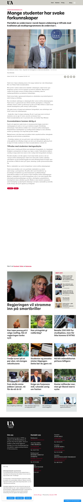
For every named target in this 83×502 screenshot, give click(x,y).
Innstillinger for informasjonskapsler (72, 500)
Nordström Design (37, 495)
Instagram (28, 266)
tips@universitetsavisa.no (37, 440)
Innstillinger (10, 498)
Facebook (16, 266)
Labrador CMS (53, 495)
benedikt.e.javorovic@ (36, 458)
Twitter (22, 266)
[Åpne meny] (74, 2)
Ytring (62, 2)
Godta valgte (20, 498)
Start (52, 2)
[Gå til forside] (10, 2)
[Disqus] (41, 211)
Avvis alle (28, 498)
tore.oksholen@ (35, 446)
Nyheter (57, 2)
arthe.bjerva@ (59, 448)
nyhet (16, 188)
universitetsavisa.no (36, 448)
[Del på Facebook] (65, 77)
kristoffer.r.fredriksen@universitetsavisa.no (60, 459)
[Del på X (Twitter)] (68, 77)
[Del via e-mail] (71, 77)
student (10, 188)
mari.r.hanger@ (35, 469)
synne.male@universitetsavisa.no (59, 439)
